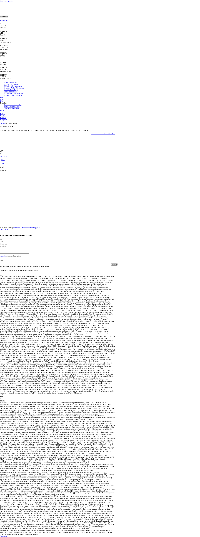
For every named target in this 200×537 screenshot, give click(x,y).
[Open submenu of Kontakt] (6, 103)
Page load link (4, 229)
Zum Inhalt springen (6, 1)
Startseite (3, 123)
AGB (39, 228)
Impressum (16, 228)
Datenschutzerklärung (28, 228)
